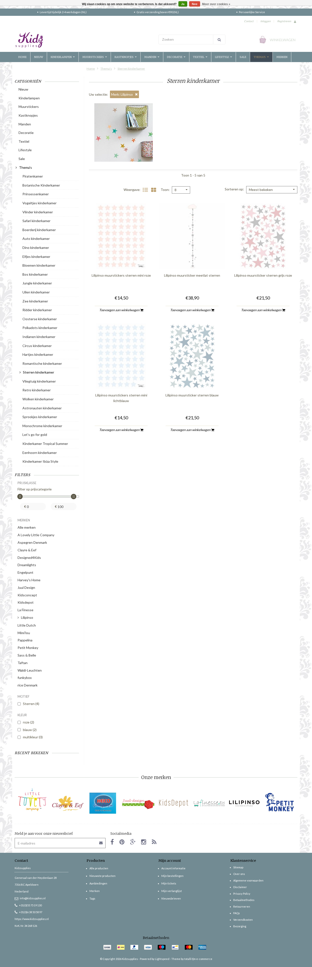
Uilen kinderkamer (36, 292)
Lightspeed (162, 958)
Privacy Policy (241, 893)
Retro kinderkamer (36, 390)
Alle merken (27, 527)
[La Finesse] (209, 803)
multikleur (33, 737)
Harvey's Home (29, 580)
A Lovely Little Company (36, 535)
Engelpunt (25, 572)
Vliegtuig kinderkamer (39, 381)
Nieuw (38, 57)
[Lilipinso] (244, 803)
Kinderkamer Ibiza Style (40, 461)
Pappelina (25, 640)
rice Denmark (28, 685)
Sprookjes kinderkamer (39, 417)
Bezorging (239, 926)
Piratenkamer (32, 176)
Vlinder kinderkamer (37, 212)
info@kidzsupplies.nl (33, 898)
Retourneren (241, 906)
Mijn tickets (168, 883)
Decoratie (175, 57)
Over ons (239, 873)
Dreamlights (27, 565)
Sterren (31, 704)
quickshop (121, 259)
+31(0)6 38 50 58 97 (30, 912)
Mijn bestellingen (172, 875)
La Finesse (25, 610)
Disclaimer (240, 887)
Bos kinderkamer (35, 274)
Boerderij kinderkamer (39, 230)
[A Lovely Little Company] (32, 800)
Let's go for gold (34, 434)
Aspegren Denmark (32, 542)
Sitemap (238, 867)
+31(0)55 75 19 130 (30, 905)
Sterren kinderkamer (131, 68)
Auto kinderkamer (36, 238)
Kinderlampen (61, 57)
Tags (92, 898)
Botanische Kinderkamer (41, 185)
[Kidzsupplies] (84, 40)
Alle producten (98, 868)
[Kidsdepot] (173, 803)
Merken (281, 57)
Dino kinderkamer (35, 247)
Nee (194, 4)
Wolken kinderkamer (38, 399)
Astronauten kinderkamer (42, 408)
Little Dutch (27, 625)
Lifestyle (222, 57)
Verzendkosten (243, 919)
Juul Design (26, 587)
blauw (30, 730)
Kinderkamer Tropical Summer (45, 443)
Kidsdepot (26, 602)
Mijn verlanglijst (171, 890)
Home (22, 57)
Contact (249, 21)
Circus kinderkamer (37, 346)
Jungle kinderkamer (37, 283)
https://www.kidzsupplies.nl (32, 918)
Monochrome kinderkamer (42, 426)
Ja (183, 4)
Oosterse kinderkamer (39, 319)
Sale (243, 57)
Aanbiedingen (98, 883)
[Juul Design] (138, 803)
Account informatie (173, 868)
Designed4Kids (29, 557)
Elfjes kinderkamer (36, 256)
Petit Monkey (28, 648)
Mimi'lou (24, 633)
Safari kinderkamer (36, 221)
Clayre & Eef (27, 550)
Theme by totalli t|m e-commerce (191, 958)
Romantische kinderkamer (42, 363)
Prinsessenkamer (35, 194)
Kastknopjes (124, 57)
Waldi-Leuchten (30, 670)
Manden (150, 57)
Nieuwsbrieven (171, 898)
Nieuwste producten (102, 875)
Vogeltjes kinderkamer (39, 203)
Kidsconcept (27, 595)
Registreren (284, 21)
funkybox (25, 678)
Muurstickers (93, 57)
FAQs (236, 913)
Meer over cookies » (216, 4)
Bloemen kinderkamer (38, 265)
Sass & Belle (27, 655)
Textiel (199, 57)
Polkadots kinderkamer (39, 328)
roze (28, 722)
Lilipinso (27, 617)
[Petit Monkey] (279, 803)
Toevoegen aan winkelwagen (119, 310)
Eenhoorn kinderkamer (39, 453)
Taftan (23, 663)
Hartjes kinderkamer (37, 354)
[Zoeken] (219, 39)
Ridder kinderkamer (37, 310)
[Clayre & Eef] (67, 803)
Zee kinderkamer (35, 301)
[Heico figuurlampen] (103, 803)
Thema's (260, 57)
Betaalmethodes (243, 899)
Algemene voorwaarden (248, 880)
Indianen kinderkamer (38, 337)
